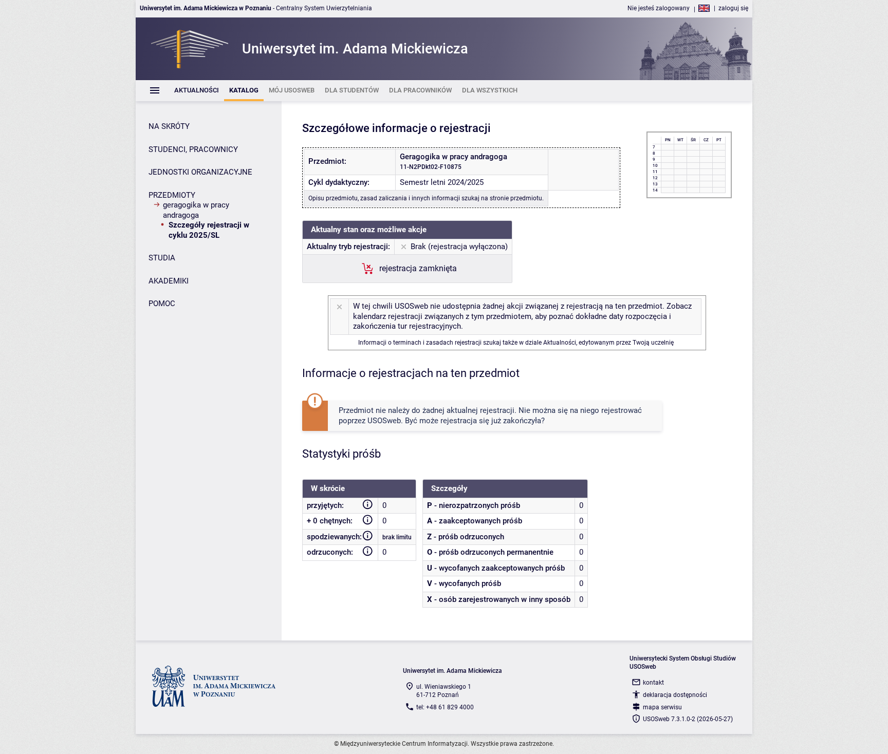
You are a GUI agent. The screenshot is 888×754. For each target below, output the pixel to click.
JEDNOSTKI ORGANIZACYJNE (200, 172)
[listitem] (196, 90)
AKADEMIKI (169, 281)
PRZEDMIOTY (172, 195)
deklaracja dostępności (675, 695)
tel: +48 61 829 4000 (445, 707)
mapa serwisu (662, 707)
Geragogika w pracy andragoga (196, 210)
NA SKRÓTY (169, 126)
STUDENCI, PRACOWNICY (193, 149)
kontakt (653, 682)
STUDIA (162, 257)
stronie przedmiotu (516, 198)
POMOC (162, 303)
